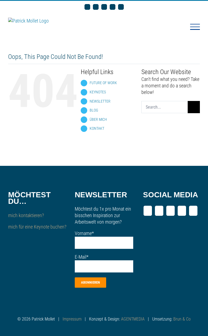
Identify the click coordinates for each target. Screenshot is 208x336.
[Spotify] (170, 211)
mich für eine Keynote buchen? (37, 227)
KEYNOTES (98, 92)
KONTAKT (97, 128)
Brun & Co (182, 319)
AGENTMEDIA (133, 319)
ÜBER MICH (98, 119)
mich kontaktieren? (26, 215)
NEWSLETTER (100, 101)
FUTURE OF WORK (103, 83)
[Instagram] (182, 211)
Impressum (72, 319)
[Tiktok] (193, 211)
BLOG (94, 110)
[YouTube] (159, 211)
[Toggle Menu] (195, 27)
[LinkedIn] (148, 211)
